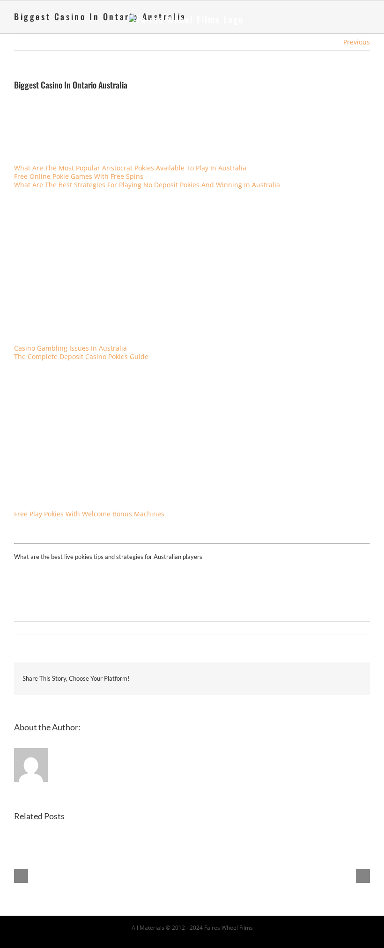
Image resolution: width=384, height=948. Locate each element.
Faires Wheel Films (228, 928)
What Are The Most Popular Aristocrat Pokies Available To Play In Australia (130, 167)
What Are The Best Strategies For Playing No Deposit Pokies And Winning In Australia (147, 184)
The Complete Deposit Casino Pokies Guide (81, 356)
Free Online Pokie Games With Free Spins (78, 176)
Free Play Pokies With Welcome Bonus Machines (89, 513)
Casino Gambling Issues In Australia (70, 348)
